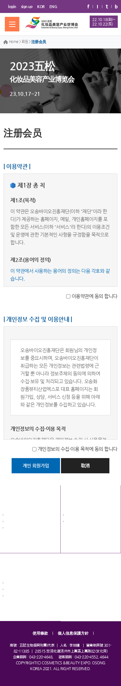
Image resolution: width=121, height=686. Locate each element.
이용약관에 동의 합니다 (94, 296)
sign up (27, 6)
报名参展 (13, 564)
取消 (85, 465)
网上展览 (73, 496)
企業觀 (71, 515)
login (12, 6)
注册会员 (38, 41)
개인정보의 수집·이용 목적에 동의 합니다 (77, 449)
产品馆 (71, 522)
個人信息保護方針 (73, 633)
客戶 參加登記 (16, 590)
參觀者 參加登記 (18, 596)
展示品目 (12, 522)
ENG (53, 6)
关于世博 (13, 496)
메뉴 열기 (12, 24)
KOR (41, 6)
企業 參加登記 (16, 583)
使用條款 (40, 633)
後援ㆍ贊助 (14, 528)
